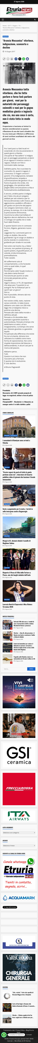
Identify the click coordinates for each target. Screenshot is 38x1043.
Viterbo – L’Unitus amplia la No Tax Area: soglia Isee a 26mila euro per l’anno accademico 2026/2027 (22, 1016)
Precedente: (18, 393)
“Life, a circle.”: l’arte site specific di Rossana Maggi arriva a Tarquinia (22, 993)
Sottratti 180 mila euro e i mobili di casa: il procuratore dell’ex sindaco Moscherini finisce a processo (7, 625)
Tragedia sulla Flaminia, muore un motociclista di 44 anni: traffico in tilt (7, 659)
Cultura (5, 987)
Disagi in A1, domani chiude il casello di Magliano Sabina (16, 541)
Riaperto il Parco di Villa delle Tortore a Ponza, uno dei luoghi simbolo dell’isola (17, 573)
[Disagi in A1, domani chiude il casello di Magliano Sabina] (19, 527)
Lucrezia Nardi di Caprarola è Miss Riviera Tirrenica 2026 (17, 605)
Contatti (29, 1035)
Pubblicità (21, 1035)
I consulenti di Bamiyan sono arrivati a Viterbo (16, 441)
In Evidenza (14, 435)
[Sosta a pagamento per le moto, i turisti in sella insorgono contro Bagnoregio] (19, 495)
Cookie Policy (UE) (11, 1035)
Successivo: (18, 401)
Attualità (5, 36)
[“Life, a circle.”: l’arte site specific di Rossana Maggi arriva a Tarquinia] (7, 996)
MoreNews (18, 1041)
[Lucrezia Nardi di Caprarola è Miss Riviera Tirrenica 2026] (19, 591)
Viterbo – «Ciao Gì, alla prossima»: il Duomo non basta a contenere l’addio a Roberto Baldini (7, 636)
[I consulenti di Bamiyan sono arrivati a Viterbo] (19, 427)
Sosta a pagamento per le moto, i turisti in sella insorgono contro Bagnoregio (18, 510)
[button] (3, 19)
